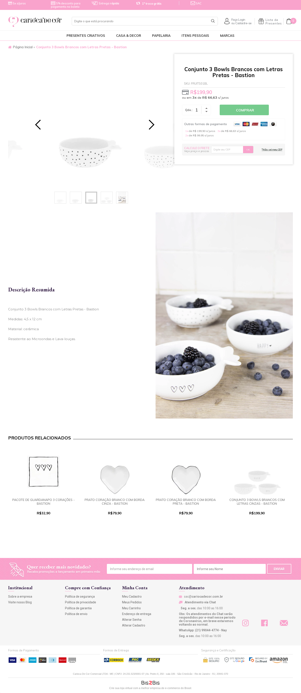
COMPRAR (43, 526)
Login (241, 19)
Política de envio (76, 614)
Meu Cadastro (132, 596)
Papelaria (161, 35)
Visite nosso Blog (20, 602)
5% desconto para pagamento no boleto (65, 5)
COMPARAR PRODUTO (43, 535)
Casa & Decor (128, 35)
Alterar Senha (131, 619)
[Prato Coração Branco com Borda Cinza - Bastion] (115, 471)
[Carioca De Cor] (37, 22)
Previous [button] (36, 121)
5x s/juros (19, 3)
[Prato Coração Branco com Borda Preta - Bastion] (186, 471)
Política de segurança (80, 596)
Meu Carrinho (131, 608)
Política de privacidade (80, 602)
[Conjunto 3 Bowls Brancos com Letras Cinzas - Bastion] (257, 471)
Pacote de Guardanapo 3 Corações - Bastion (43, 502)
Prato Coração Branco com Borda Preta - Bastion (186, 502)
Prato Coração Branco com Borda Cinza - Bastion (115, 502)
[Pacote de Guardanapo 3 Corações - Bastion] (43, 471)
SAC (198, 3)
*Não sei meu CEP (272, 149)
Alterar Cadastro (133, 625)
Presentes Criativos (86, 35)
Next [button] (145, 121)
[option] (91, 121)
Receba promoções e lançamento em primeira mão (63, 572)
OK (248, 149)
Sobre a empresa (20, 596)
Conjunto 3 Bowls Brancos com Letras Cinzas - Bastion (257, 502)
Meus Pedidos (132, 602)
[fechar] (154, 342)
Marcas (227, 35)
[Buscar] (213, 21)
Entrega (109, 3)
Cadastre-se (243, 23)
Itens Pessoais (195, 35)
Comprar (245, 110)
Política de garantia (78, 608)
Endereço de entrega (136, 614)
